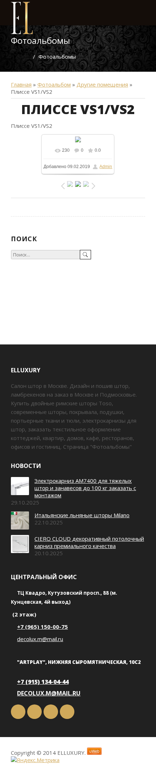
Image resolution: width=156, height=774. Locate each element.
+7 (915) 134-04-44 (43, 682)
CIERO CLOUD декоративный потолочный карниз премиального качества (89, 542)
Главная (21, 84)
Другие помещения (102, 84)
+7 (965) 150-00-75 (42, 626)
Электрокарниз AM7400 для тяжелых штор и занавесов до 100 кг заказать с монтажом (85, 488)
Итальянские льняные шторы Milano (82, 515)
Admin (105, 166)
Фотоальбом (54, 84)
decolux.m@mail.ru (40, 639)
